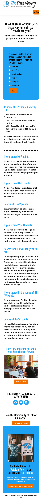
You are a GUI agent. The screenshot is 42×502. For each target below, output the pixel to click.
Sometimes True (17, 74)
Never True (15, 66)
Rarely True (15, 70)
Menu (37, 12)
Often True (15, 78)
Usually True (15, 81)
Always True (15, 85)
